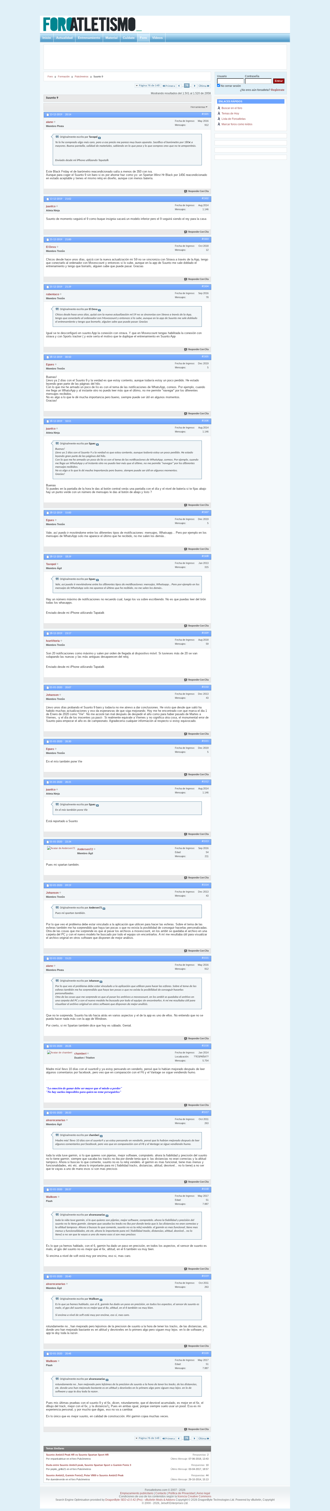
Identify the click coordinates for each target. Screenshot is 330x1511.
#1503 (205, 239)
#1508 (205, 556)
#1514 (205, 885)
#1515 (205, 958)
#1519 (205, 1276)
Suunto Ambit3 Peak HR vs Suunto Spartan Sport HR (77, 1454)
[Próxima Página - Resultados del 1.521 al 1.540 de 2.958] (194, 86)
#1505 (205, 356)
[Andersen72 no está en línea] (61, 848)
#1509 (205, 633)
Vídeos (157, 37)
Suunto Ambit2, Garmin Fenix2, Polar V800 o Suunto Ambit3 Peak (84, 1475)
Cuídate (129, 37)
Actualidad (64, 37)
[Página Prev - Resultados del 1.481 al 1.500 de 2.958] (179, 86)
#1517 (205, 1112)
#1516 (205, 1045)
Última (202, 86)
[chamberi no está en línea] (59, 1052)
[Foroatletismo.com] (98, 25)
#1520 (205, 1353)
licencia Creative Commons (194, 1496)
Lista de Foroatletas (234, 118)
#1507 (205, 512)
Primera (170, 86)
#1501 (205, 114)
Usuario (222, 76)
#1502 (205, 198)
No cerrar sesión (230, 85)
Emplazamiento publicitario (136, 1493)
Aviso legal (203, 1493)
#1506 (205, 420)
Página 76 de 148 (149, 85)
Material (112, 37)
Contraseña (252, 76)
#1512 (205, 781)
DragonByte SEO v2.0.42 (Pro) (124, 1499)
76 (186, 85)
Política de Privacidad (181, 1493)
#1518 (205, 1189)
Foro (143, 37)
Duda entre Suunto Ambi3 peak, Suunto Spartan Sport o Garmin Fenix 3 (88, 1465)
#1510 (205, 687)
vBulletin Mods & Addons (160, 1499)
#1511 (205, 741)
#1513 (205, 841)
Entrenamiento (89, 37)
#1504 (205, 286)
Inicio (46, 37)
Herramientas (198, 107)
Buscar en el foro (232, 108)
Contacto (160, 1493)
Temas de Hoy (230, 113)
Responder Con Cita (198, 191)
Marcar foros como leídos (237, 124)
